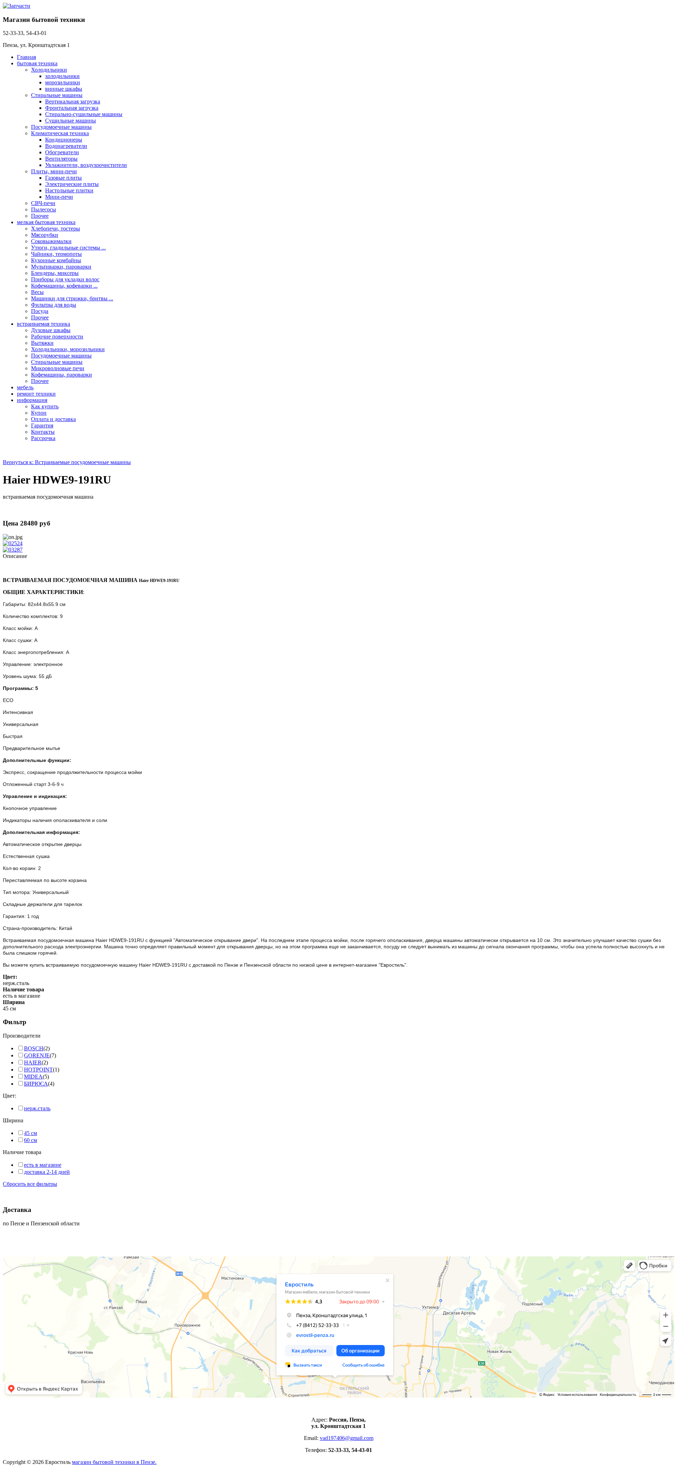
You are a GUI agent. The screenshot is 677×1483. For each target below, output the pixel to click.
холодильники (62, 76)
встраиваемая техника (43, 324)
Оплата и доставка (53, 419)
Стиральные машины (57, 95)
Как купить (45, 406)
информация (32, 400)
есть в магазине (42, 1165)
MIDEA (33, 1077)
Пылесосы (43, 209)
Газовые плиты (63, 178)
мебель (25, 387)
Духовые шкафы (51, 330)
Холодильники (49, 70)
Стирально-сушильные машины (83, 114)
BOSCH (33, 1048)
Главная (26, 57)
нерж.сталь (37, 1108)
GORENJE (37, 1055)
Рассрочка (43, 438)
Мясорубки (44, 235)
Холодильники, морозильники (68, 349)
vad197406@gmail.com (346, 1438)
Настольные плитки (69, 190)
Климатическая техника (60, 133)
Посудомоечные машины (61, 127)
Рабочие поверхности (57, 337)
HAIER (33, 1062)
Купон (39, 413)
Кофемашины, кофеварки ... (64, 286)
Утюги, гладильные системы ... (68, 248)
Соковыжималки (51, 241)
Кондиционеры (63, 140)
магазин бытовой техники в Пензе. (114, 1462)
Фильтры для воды (53, 305)
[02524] (13, 543)
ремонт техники (36, 394)
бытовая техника (37, 63)
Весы (37, 292)
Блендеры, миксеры (55, 273)
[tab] (338, 1036)
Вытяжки (42, 343)
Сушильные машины (70, 121)
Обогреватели (62, 152)
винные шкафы (63, 89)
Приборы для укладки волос (65, 279)
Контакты (43, 432)
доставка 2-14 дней (47, 1172)
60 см (30, 1140)
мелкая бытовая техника (46, 222)
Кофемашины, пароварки (61, 375)
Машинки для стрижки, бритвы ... (72, 298)
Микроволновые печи (57, 368)
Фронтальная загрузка (71, 108)
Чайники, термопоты (56, 254)
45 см (30, 1133)
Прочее (40, 216)
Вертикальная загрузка (72, 101)
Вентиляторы (61, 159)
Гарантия (42, 425)
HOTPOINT (38, 1070)
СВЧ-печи (43, 203)
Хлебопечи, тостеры (55, 229)
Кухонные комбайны (56, 260)
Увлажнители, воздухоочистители (86, 165)
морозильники (62, 82)
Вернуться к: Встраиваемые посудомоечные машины (67, 462)
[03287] (13, 550)
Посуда (39, 311)
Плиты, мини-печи (54, 171)
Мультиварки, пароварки (61, 267)
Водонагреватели (66, 146)
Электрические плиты (72, 184)
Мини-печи (59, 197)
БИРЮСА (36, 1084)
